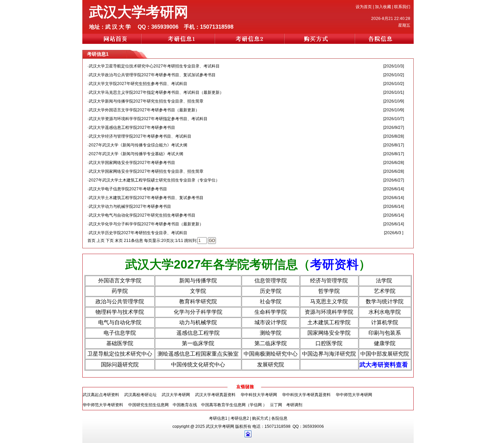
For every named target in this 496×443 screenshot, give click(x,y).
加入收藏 (383, 6)
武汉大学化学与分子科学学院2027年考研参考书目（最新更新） (146, 224)
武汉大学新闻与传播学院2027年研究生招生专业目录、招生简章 (146, 101)
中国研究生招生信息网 (148, 405)
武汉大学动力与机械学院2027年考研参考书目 (130, 206)
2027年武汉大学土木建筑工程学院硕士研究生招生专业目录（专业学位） (154, 180)
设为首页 (364, 6)
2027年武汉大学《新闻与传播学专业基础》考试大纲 (136, 153)
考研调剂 (294, 405)
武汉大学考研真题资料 (215, 394)
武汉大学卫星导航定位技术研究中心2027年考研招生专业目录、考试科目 (154, 66)
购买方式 (260, 418)
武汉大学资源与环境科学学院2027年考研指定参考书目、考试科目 (148, 118)
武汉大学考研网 (176, 394)
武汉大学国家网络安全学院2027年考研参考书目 (132, 162)
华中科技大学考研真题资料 (306, 394)
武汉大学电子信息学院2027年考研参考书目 (128, 189)
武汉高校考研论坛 (140, 394)
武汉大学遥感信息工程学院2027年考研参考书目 (132, 127)
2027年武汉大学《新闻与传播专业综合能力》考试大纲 (138, 145)
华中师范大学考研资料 (103, 405)
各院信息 (279, 418)
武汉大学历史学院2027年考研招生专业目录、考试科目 (138, 232)
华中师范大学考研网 (354, 394)
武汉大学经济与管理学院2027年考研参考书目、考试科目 (140, 136)
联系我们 (402, 6)
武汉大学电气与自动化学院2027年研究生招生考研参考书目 (142, 215)
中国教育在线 (185, 405)
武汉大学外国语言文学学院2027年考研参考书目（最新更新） (144, 110)
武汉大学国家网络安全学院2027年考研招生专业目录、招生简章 (146, 171)
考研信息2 (239, 418)
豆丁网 (276, 405)
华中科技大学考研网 (259, 394)
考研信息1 (218, 418)
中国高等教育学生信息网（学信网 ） (234, 405)
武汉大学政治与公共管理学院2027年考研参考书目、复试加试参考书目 (152, 75)
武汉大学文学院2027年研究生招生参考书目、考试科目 (138, 83)
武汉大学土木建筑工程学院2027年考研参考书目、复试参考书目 (146, 197)
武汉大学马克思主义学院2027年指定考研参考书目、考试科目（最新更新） (156, 92)
